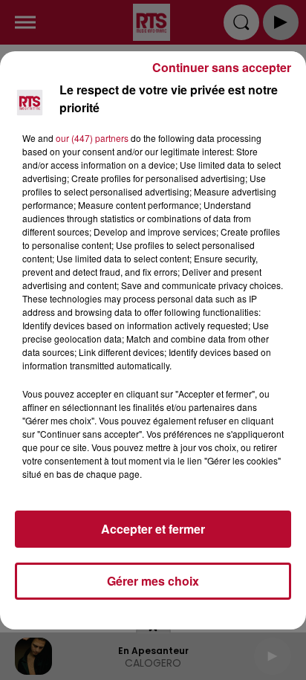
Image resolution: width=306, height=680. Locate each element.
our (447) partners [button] (92, 138)
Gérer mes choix (153, 580)
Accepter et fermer (153, 528)
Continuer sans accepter (221, 67)
